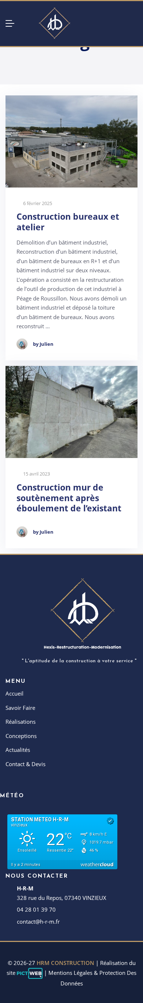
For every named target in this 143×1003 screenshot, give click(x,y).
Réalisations (21, 721)
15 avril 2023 (36, 474)
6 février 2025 (37, 203)
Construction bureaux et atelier (67, 221)
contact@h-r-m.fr (38, 921)
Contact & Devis (25, 764)
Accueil (14, 693)
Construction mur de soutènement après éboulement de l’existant (68, 498)
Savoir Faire (20, 707)
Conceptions (21, 735)
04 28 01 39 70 (36, 909)
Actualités (18, 749)
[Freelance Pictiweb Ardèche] (30, 972)
